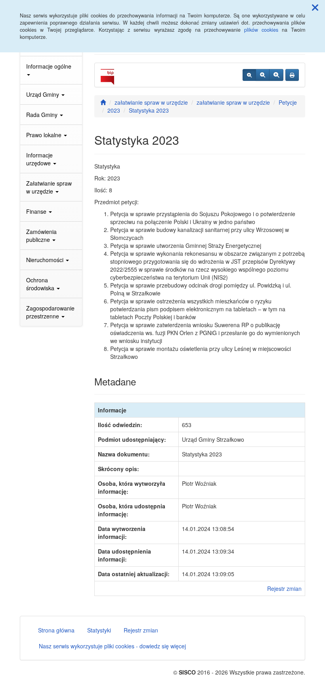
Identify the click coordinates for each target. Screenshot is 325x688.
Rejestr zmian (284, 588)
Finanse (37, 211)
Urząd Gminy (43, 94)
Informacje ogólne (48, 66)
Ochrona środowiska (41, 284)
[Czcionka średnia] (263, 75)
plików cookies (261, 29)
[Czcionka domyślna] (249, 75)
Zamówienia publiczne (41, 235)
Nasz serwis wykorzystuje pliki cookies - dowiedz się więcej (112, 646)
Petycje (288, 102)
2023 (113, 110)
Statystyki (99, 630)
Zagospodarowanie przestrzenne (50, 312)
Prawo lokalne (44, 135)
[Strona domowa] (103, 102)
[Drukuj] (292, 75)
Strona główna (56, 630)
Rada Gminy (42, 115)
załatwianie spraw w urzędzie (151, 102)
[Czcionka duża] (276, 75)
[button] (315, 7)
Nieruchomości (45, 260)
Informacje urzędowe (39, 159)
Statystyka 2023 (149, 110)
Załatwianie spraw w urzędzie (49, 187)
